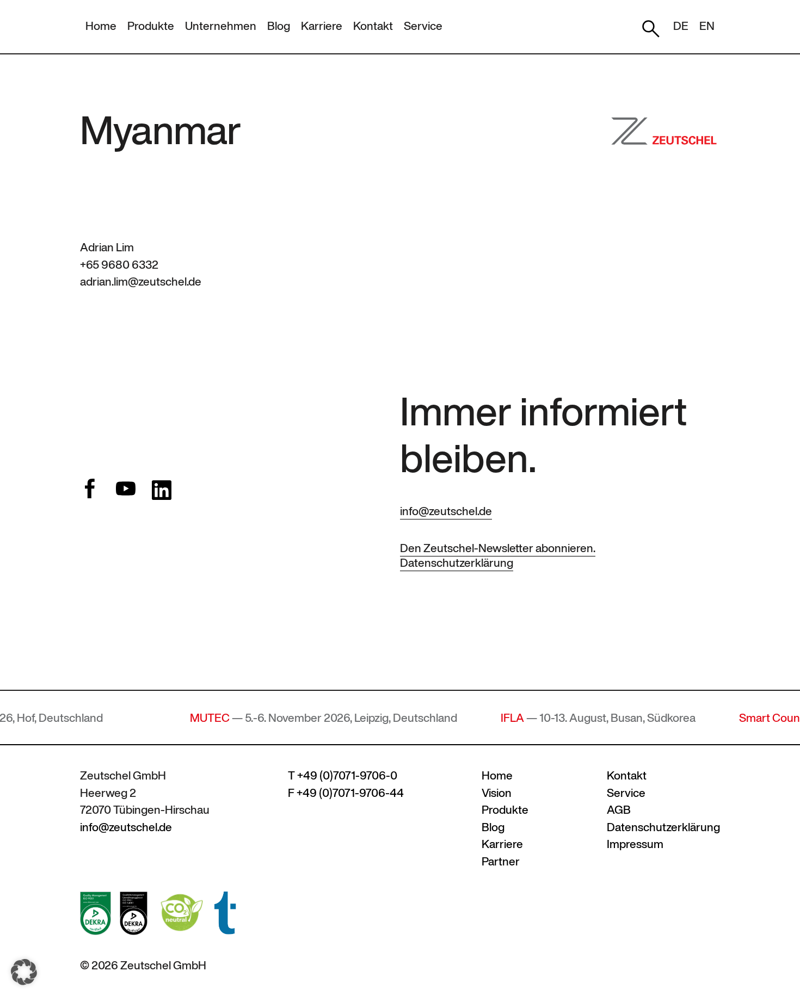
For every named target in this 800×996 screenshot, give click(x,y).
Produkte (150, 26)
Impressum (635, 844)
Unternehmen (220, 26)
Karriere (321, 26)
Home (100, 26)
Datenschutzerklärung (456, 563)
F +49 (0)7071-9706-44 (346, 793)
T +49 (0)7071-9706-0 (342, 775)
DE (680, 26)
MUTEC (182, 718)
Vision (497, 793)
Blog (278, 26)
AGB (619, 810)
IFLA (485, 718)
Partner (501, 861)
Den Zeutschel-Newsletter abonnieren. (497, 548)
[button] (24, 972)
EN (707, 26)
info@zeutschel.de (446, 511)
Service (423, 26)
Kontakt (373, 26)
